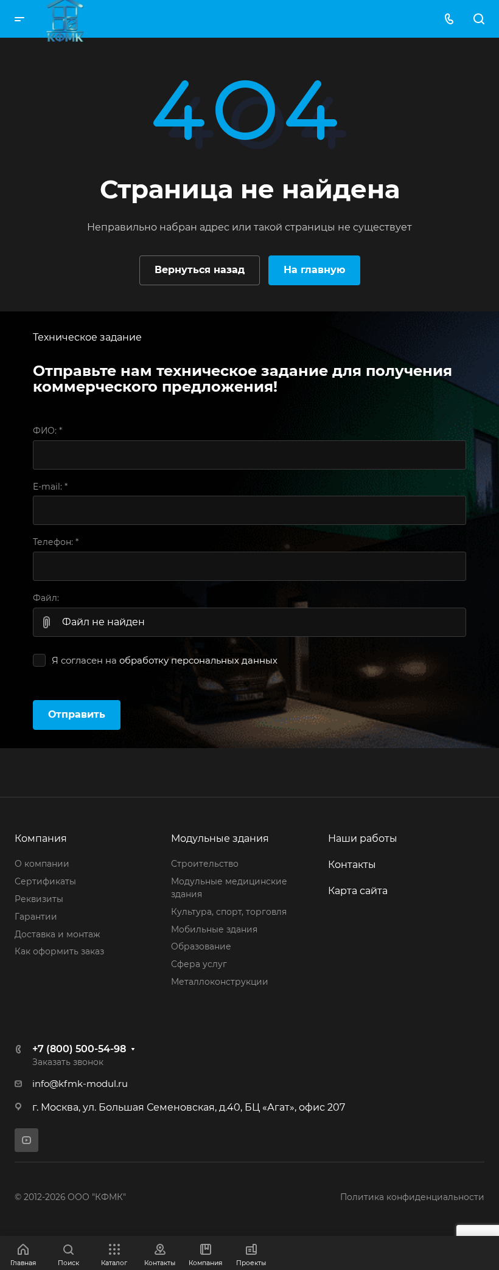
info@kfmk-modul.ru (80, 1083)
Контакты (352, 864)
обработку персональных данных (198, 660)
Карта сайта (358, 891)
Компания (41, 838)
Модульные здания (220, 838)
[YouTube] (26, 1140)
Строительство (205, 864)
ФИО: (47, 430)
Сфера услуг (199, 964)
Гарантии (36, 916)
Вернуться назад (200, 270)
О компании (42, 864)
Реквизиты (39, 899)
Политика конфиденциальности (412, 1197)
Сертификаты (45, 881)
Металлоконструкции (219, 982)
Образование (201, 946)
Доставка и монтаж (57, 934)
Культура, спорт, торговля (229, 912)
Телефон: (56, 542)
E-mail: (50, 486)
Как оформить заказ (59, 951)
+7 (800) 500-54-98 (79, 1049)
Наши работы (362, 838)
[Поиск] (478, 19)
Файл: (46, 598)
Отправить (76, 714)
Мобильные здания (214, 929)
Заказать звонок (67, 1062)
